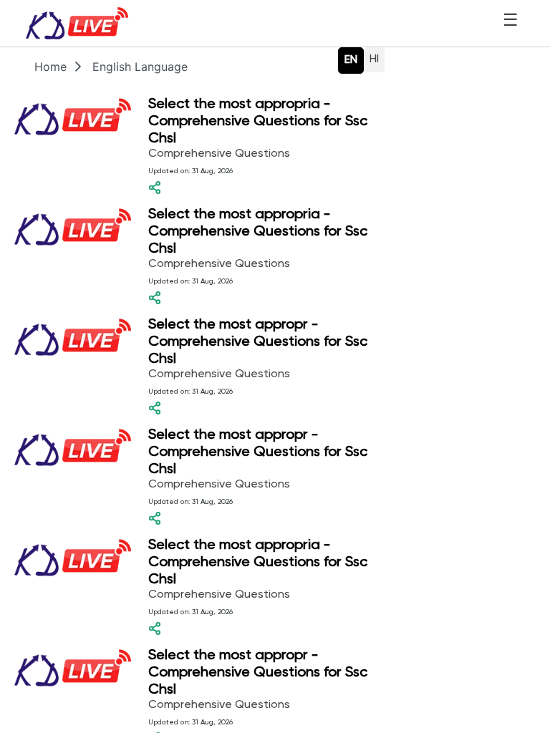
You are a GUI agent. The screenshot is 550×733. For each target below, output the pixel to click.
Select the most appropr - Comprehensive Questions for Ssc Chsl (257, 342)
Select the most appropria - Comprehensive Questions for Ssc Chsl (257, 121)
